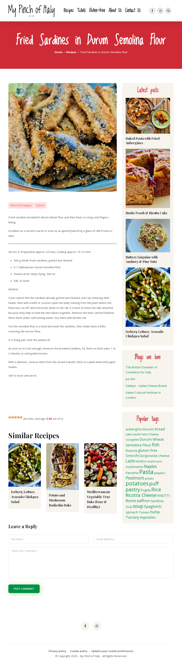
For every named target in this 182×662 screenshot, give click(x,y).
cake (129, 434)
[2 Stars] (12, 417)
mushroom (154, 461)
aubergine (134, 429)
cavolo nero (140, 434)
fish (155, 445)
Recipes (69, 11)
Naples (150, 466)
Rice (156, 489)
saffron (143, 500)
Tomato (144, 512)
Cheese (154, 434)
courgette (132, 440)
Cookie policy (78, 651)
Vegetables (148, 517)
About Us (115, 11)
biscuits (148, 429)
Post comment (24, 588)
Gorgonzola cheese (154, 455)
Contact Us (133, 11)
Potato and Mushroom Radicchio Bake (60, 500)
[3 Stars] (15, 417)
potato (149, 478)
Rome (131, 500)
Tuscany (132, 517)
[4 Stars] (18, 417)
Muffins (141, 461)
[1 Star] (9, 417)
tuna (155, 512)
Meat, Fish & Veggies (20, 205)
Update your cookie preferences (112, 651)
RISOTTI (163, 495)
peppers (159, 473)
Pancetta (132, 473)
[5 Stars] (21, 417)
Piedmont (135, 478)
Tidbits (81, 11)
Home (58, 52)
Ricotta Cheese (141, 495)
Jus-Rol (130, 379)
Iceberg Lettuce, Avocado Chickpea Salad (24, 497)
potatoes (137, 483)
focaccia (131, 451)
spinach (132, 512)
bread (160, 428)
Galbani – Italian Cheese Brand (146, 386)
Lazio (130, 461)
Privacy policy (57, 651)
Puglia (146, 490)
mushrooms (134, 467)
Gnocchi (132, 455)
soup (138, 506)
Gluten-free (97, 11)
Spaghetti (153, 506)
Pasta (146, 472)
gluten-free (147, 450)
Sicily (129, 507)
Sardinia (157, 501)
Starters (40, 205)
